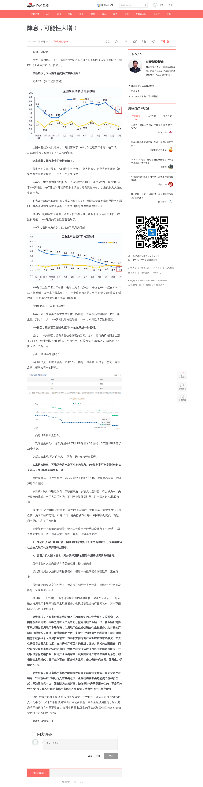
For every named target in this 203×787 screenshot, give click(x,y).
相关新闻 (38, 772)
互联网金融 (141, 14)
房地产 (156, 14)
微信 (143, 41)
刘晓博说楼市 (61, 41)
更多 (169, 14)
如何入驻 (145, 267)
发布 (111, 756)
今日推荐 (136, 116)
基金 (81, 14)
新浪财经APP (107, 5)
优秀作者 (152, 116)
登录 (90, 756)
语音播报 (107, 41)
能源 (127, 14)
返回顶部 (182, 412)
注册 (170, 5)
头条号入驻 (135, 54)
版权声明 (132, 272)
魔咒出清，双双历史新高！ (143, 86)
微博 (134, 41)
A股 (48, 14)
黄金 (104, 14)
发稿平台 (157, 267)
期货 (115, 14)
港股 (59, 14)
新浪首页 (182, 377)
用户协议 (145, 272)
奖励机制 (170, 267)
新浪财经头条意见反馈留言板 (146, 256)
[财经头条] (38, 5)
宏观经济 (35, 14)
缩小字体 (116, 41)
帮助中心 (157, 272)
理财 (93, 14)
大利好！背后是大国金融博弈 (144, 96)
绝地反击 (135, 91)
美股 (70, 14)
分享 (152, 41)
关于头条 (132, 267)
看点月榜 (167, 116)
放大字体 (125, 41)
